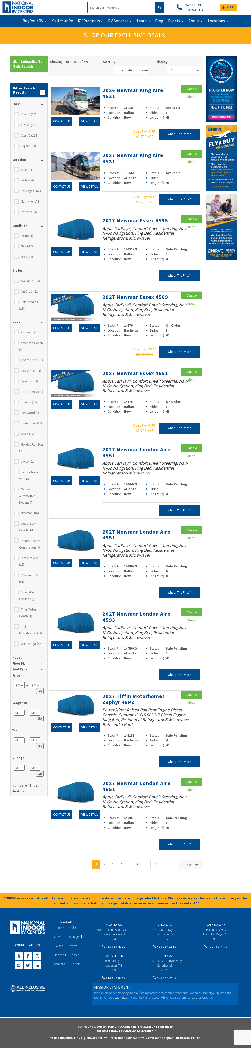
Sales (73, 928)
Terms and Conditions (66, 1038)
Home (60, 928)
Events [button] (174, 21)
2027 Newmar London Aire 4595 (136, 616)
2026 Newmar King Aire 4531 (132, 93)
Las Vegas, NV (216, 924)
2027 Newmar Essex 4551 (135, 373)
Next (189, 864)
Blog (159, 21)
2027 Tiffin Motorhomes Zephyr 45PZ (133, 699)
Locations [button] (216, 21)
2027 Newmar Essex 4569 (135, 297)
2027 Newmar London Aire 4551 (136, 452)
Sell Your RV (62, 21)
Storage (74, 937)
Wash (59, 946)
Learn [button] (142, 21)
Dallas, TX (165, 924)
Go (40, 691)
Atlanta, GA (114, 924)
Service (58, 937)
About (75, 955)
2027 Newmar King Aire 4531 (132, 158)
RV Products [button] (89, 21)
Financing (60, 955)
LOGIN (230, 7)
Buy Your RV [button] (33, 21)
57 (154, 864)
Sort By (109, 61)
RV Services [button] (118, 21)
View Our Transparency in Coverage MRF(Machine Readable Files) (156, 1038)
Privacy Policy (97, 1038)
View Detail (89, 121)
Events (73, 946)
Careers (75, 964)
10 (170, 70)
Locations (59, 964)
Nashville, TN (113, 956)
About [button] (194, 21)
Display (161, 61)
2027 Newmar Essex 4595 (135, 220)
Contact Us (61, 121)
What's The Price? (179, 134)
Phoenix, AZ (165, 956)
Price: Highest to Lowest (132, 70)
